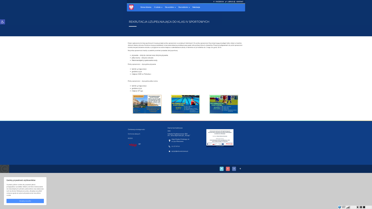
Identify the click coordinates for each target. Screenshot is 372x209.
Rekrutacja (196, 7)
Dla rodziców (183, 7)
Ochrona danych (134, 134)
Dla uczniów (169, 7)
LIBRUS (230, 2)
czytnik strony (343, 207)
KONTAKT (239, 2)
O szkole (157, 7)
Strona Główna (145, 7)
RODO (130, 138)
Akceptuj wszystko (25, 201)
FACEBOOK (220, 2)
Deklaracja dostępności (136, 129)
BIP (140, 144)
